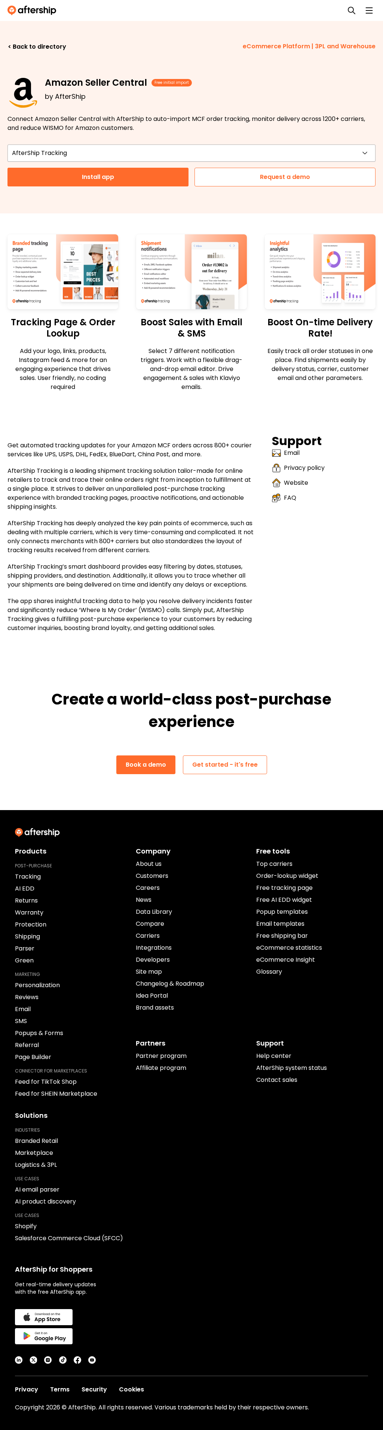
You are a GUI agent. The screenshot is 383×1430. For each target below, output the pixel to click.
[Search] (351, 10)
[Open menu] (369, 10)
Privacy (26, 1389)
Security (94, 1389)
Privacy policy (304, 467)
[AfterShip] (33, 10)
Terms (60, 1389)
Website (296, 482)
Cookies (131, 1389)
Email (292, 452)
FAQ (290, 497)
